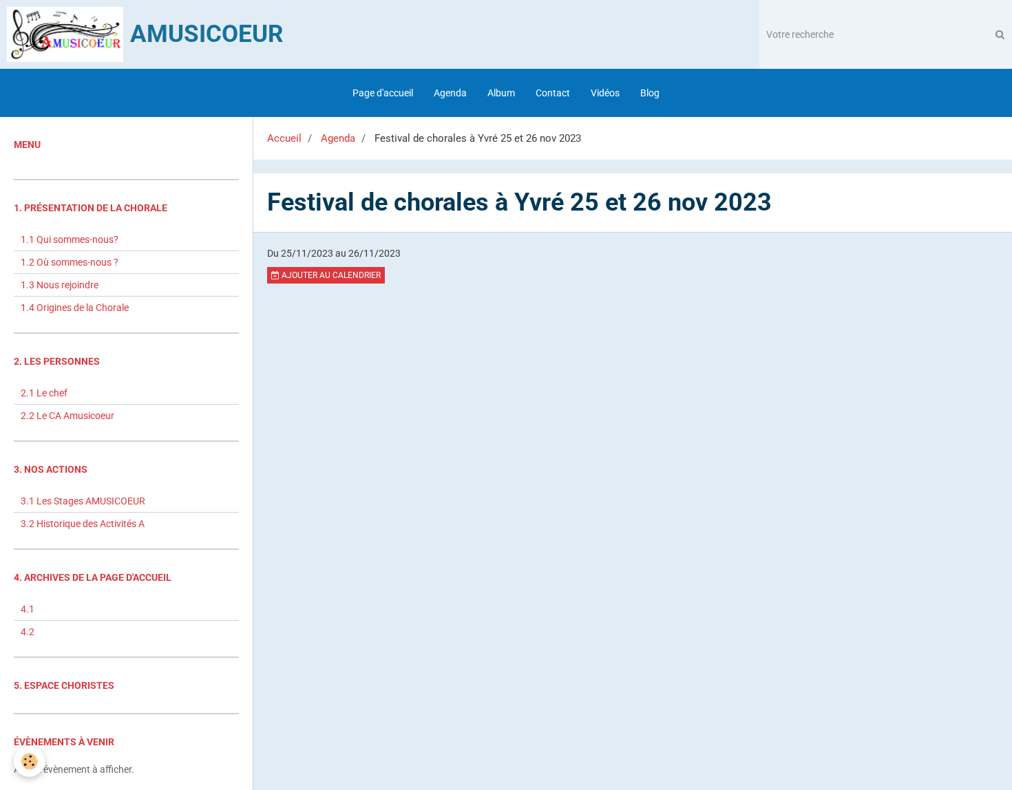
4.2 (27, 631)
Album (501, 92)
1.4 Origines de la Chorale (75, 307)
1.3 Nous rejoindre (59, 284)
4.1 (27, 609)
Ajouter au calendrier (330, 275)
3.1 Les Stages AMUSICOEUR (83, 500)
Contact (553, 92)
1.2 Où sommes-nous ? (69, 262)
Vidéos (605, 92)
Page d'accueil (382, 92)
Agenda (450, 92)
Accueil (284, 138)
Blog (650, 92)
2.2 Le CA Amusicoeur (67, 415)
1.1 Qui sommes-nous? (69, 239)
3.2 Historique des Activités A (83, 523)
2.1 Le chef (44, 392)
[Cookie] (29, 761)
